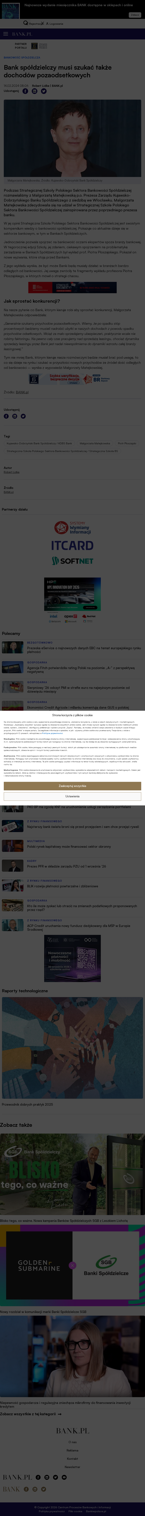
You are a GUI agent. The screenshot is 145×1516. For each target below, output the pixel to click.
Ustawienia (72, 796)
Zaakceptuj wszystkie (72, 786)
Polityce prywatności (52, 733)
